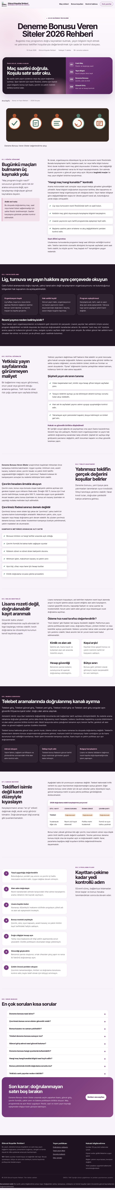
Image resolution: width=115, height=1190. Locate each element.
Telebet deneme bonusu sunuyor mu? (26, 1036)
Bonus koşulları (77, 4)
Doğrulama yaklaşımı (60, 1147)
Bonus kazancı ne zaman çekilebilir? (25, 1029)
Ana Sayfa (6, 101)
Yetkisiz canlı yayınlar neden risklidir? (26, 1073)
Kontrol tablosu (91, 4)
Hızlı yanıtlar (107, 4)
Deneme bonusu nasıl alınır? (21, 1014)
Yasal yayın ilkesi (59, 1151)
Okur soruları (57, 1158)
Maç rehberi (64, 4)
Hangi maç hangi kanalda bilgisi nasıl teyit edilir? (30, 1058)
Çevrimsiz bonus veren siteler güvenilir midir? (30, 1021)
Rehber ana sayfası (96, 1097)
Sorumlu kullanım (59, 1154)
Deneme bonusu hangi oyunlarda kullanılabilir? (30, 1051)
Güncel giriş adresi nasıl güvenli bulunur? (27, 1043)
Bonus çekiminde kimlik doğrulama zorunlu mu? (30, 1066)
